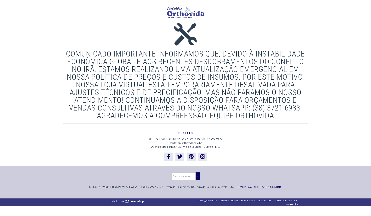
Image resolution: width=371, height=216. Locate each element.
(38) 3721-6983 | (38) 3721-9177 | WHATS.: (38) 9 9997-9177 (185, 139)
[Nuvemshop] (128, 202)
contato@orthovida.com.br (185, 142)
